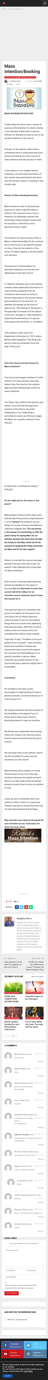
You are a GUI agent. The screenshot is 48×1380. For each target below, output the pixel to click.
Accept (8, 1376)
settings (28, 1371)
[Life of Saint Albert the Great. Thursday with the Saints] (34, 1013)
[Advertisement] (24, 35)
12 (19, 84)
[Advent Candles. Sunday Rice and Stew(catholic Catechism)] (13, 1013)
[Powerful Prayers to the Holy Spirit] (34, 987)
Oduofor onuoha (21, 1135)
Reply (42, 1061)
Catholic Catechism (12, 77)
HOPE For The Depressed (17, 1320)
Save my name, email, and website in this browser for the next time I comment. (21, 1286)
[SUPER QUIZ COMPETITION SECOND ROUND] (13, 987)
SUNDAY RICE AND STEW (28, 77)
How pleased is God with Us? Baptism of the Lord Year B (13, 964)
